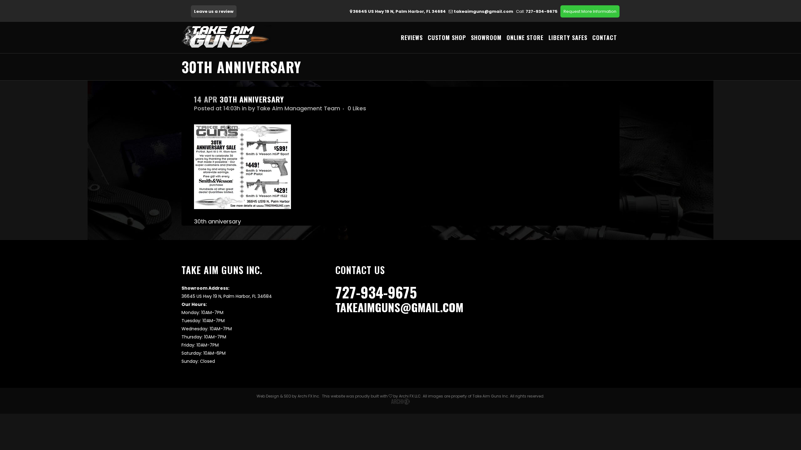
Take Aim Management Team (298, 108)
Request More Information (590, 11)
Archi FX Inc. (309, 396)
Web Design (268, 396)
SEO (287, 396)
